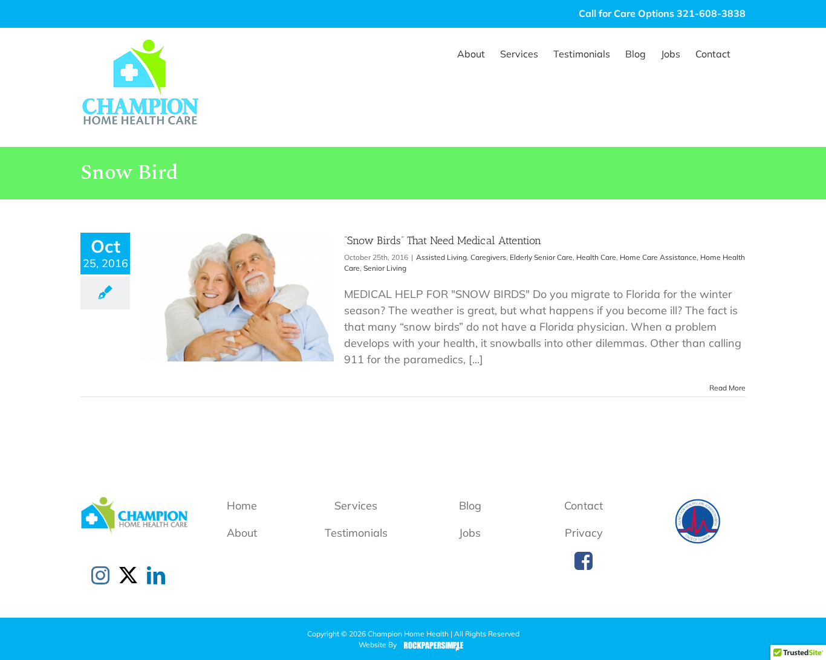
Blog (470, 506)
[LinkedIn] (156, 575)
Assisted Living (441, 257)
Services (355, 506)
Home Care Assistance (658, 257)
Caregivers (488, 257)
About (242, 533)
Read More (727, 387)
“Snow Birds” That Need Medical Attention (442, 240)
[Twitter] (128, 575)
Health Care (596, 257)
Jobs (470, 533)
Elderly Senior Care (541, 257)
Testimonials (356, 533)
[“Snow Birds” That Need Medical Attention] (237, 297)
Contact (583, 506)
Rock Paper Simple (430, 645)
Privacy (584, 533)
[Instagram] (100, 575)
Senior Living (384, 268)
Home (242, 506)
